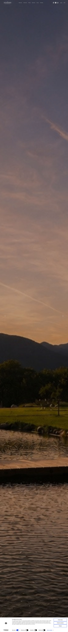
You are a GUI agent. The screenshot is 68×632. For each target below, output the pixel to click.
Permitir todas (60, 619)
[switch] (27, 630)
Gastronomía (25, 2)
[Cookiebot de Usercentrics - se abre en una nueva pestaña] (6, 630)
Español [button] (61, 2)
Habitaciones (20, 2)
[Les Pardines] (7, 2)
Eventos (38, 2)
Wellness (29, 2)
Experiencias (33, 2)
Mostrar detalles (49, 630)
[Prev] (5, 316)
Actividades (41, 2)
